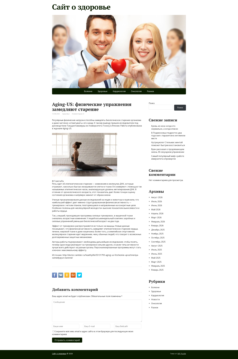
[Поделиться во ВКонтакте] (60, 275)
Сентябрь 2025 (158, 241)
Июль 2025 (156, 249)
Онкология (136, 91)
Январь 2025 (157, 269)
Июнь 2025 (156, 253)
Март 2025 (156, 262)
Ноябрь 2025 (157, 233)
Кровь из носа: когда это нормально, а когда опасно (164, 127)
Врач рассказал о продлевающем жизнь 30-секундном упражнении (167, 150)
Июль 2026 (156, 201)
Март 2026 (156, 217)
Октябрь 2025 (157, 237)
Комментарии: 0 (78, 114)
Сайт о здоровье (81, 7)
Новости (155, 299)
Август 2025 (157, 245)
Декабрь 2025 (158, 229)
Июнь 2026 (156, 205)
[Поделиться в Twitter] (79, 275)
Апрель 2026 (157, 213)
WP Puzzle (182, 353)
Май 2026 (155, 209)
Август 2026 (157, 197)
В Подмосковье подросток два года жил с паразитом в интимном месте (168, 135)
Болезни (88, 91)
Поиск (152, 103)
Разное (150, 91)
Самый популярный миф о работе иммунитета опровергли (167, 157)
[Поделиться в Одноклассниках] (66, 275)
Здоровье (102, 91)
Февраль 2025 (158, 265)
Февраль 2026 (158, 221)
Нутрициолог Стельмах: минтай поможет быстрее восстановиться (168, 143)
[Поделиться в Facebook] (54, 275)
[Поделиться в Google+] (73, 275)
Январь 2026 (157, 225)
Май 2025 (155, 257)
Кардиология (119, 91)
